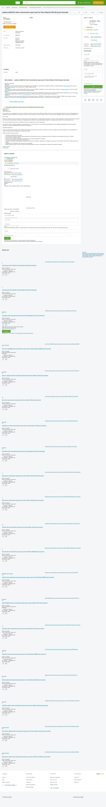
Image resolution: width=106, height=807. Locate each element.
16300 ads (10, 160)
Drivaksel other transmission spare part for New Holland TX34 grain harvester (23, 628)
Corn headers (85, 255)
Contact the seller (9, 27)
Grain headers (100, 253)
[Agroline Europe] (8, 2)
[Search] (24, 3)
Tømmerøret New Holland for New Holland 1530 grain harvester (19, 265)
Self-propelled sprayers (87, 256)
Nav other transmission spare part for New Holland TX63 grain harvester (21, 400)
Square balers (92, 254)
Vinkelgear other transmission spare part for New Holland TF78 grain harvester (23, 315)
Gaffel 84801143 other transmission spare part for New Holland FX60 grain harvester (25, 603)
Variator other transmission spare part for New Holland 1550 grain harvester (22, 527)
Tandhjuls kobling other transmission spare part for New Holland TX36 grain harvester (25, 705)
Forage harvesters (99, 254)
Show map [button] (28, 197)
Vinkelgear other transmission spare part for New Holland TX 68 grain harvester (23, 451)
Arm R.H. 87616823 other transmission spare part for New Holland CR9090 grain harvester (26, 348)
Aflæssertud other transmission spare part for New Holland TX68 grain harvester (23, 680)
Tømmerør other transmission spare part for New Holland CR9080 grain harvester (24, 654)
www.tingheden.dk (8, 182)
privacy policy (22, 240)
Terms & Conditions (30, 777)
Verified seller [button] (10, 158)
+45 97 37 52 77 (18, 180)
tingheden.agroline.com (9, 165)
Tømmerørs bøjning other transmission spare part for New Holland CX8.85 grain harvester (26, 731)
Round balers (85, 254)
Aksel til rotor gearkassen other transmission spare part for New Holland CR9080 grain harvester (28, 577)
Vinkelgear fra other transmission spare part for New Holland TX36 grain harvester (24, 425)
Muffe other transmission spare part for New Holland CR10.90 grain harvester (23, 475)
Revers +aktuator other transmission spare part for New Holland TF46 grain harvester (25, 375)
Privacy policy (29, 779)
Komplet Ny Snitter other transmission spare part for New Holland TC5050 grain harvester (26, 756)
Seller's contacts (6, 782)
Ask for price (8, 22)
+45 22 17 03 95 (18, 179)
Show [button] (13, 174)
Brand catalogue (30, 787)
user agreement (31, 240)
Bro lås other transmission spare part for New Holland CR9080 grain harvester (23, 551)
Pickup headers (92, 255)
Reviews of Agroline (30, 784)
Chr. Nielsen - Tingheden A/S (10, 157)
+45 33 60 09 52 (18, 174)
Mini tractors (99, 255)
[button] (75, 12)
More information (88, 48)
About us (4, 777)
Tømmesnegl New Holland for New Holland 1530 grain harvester (19, 290)
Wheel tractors (85, 253)
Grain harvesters (93, 253)
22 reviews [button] (16, 163)
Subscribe (6, 331)
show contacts (66, 85)
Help (3, 779)
